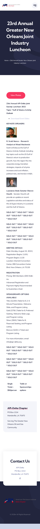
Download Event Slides (20, 118)
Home (6, 60)
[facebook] (20, 478)
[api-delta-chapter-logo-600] (11, 5)
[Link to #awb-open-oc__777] (35, 5)
